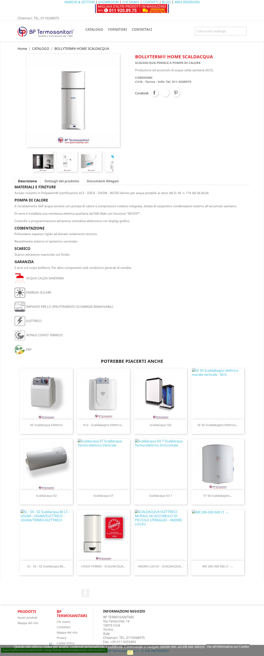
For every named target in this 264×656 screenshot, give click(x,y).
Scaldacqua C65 (161, 425)
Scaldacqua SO (46, 496)
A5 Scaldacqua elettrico (46, 425)
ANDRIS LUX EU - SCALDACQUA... (160, 566)
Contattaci (64, 627)
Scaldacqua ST (103, 496)
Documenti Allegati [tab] (103, 181)
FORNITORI (117, 29)
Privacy (61, 638)
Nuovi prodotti (28, 618)
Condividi (154, 93)
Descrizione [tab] (27, 181)
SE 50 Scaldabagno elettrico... (217, 425)
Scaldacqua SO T (160, 496)
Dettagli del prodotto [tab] (62, 181)
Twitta (165, 93)
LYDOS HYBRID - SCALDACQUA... (103, 566)
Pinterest (176, 93)
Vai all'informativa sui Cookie (228, 647)
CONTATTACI (142, 29)
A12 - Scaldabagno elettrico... (103, 425)
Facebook (85, 593)
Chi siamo (63, 622)
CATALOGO (94, 29)
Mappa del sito (28, 623)
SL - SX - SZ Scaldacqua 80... (46, 566)
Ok (130, 652)
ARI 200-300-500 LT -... (217, 566)
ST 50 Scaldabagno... (217, 496)
